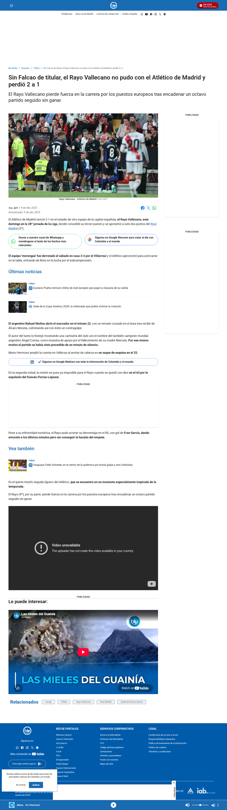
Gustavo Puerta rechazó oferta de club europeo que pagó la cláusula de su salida (80, 288)
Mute (187, 805)
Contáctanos (106, 752)
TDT (102, 743)
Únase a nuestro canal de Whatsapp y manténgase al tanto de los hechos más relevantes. (42, 241)
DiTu (58, 756)
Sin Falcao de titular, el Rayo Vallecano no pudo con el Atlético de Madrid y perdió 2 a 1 (83, 68)
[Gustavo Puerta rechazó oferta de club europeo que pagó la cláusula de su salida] (17, 288)
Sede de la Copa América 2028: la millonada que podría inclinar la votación (77, 306)
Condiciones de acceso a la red (163, 735)
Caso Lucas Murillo (84, 14)
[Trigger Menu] (11, 5)
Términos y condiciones (160, 752)
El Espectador (62, 760)
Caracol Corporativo (65, 772)
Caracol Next (62, 776)
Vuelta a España (129, 14)
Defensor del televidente (111, 739)
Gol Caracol (61, 743)
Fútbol (36, 68)
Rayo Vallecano (83, 702)
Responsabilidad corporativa (162, 739)
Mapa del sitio (106, 764)
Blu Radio (12, 68)
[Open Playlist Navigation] (218, 805)
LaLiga (48, 702)
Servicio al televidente (110, 735)
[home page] (113, 5)
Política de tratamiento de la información (167, 743)
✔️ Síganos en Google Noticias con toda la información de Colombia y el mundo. (86, 361)
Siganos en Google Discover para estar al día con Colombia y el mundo (124, 239)
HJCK (58, 752)
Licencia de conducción (108, 14)
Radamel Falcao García (132, 702)
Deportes (25, 68)
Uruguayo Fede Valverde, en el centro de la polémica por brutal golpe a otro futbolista (83, 464)
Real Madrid (105, 702)
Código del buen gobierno (112, 747)
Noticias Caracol (63, 735)
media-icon (113, 805)
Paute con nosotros (109, 760)
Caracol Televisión (64, 739)
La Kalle (59, 747)
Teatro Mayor (62, 764)
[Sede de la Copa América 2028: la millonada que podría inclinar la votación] (17, 307)
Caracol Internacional (66, 768)
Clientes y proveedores (110, 756)
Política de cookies (157, 747)
